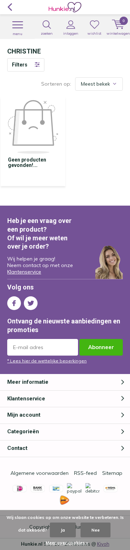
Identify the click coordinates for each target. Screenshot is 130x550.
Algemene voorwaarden (39, 473)
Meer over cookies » (67, 542)
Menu (17, 33)
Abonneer (101, 347)
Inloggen (70, 33)
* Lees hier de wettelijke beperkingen (47, 361)
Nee (95, 530)
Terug (9, 7)
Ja (63, 530)
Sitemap (112, 473)
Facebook (14, 303)
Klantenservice (24, 271)
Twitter (31, 303)
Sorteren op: (56, 84)
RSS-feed (85, 473)
